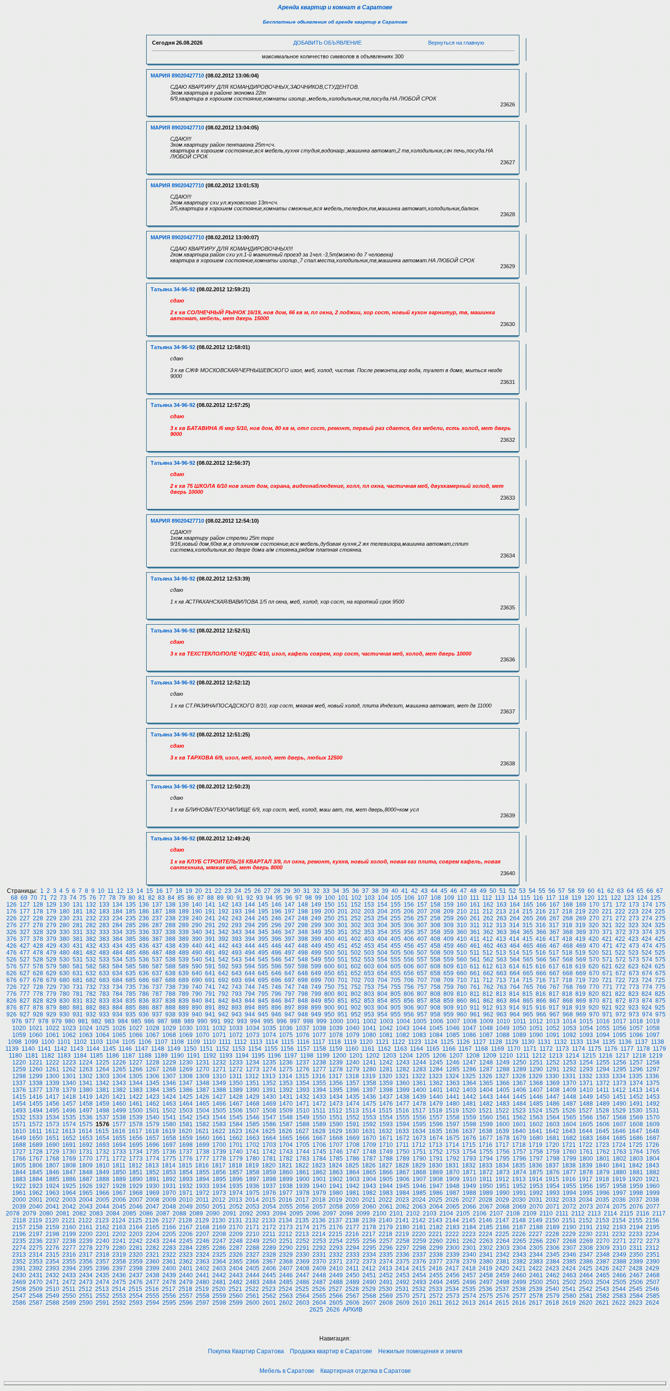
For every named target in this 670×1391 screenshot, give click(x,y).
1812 (135, 1165)
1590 (336, 1124)
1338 (36, 1083)
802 (356, 993)
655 (395, 973)
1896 (236, 1179)
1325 (469, 1076)
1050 (519, 1028)
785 (131, 993)
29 (286, 890)
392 (223, 939)
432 (91, 945)
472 (621, 945)
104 (383, 897)
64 (630, 890)
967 (554, 1014)
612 (488, 966)
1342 (102, 1083)
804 (382, 993)
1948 (453, 1186)
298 (303, 925)
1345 (152, 1083)
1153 (238, 1048)
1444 (503, 1096)
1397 (369, 1090)
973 (634, 1014)
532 (91, 959)
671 (607, 973)
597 (289, 966)
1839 (586, 1165)
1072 (236, 1035)
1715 (469, 1144)
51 (502, 890)
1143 (76, 1048)
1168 (481, 1048)
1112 (240, 1041)
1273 (252, 1069)
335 (131, 932)
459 (448, 945)
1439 (419, 1096)
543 (237, 959)
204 (382, 911)
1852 (152, 1172)
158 (435, 904)
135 (131, 904)
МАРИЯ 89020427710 (177, 75)
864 (515, 1000)
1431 (286, 1096)
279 (51, 925)
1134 (592, 1041)
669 (581, 973)
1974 (236, 1192)
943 (237, 1014)
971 (607, 1014)
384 (117, 939)
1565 (569, 1117)
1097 (653, 1035)
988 (176, 1021)
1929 (136, 1186)
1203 (389, 1055)
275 (660, 918)
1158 (319, 1048)
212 (488, 911)
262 (488, 918)
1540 (152, 1117)
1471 (302, 1103)
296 (276, 925)
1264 (102, 1069)
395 (263, 939)
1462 (152, 1103)
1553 (369, 1117)
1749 (386, 1151)
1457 (69, 1103)
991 (215, 1021)
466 (541, 945)
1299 (36, 1076)
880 (64, 1007)
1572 (36, 1124)
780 (64, 993)
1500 (136, 1110)
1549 (302, 1117)
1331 (569, 1076)
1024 (86, 1028)
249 (316, 918)
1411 (602, 1090)
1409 (569, 1090)
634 (117, 973)
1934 (219, 1186)
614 (514, 966)
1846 (52, 1172)
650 (329, 973)
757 (422, 987)
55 (542, 890)
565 (528, 959)
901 (342, 1007)
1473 (336, 1103)
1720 (552, 1144)
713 (501, 980)
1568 (619, 1117)
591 (210, 966)
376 (11, 939)
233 (104, 918)
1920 (636, 1179)
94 (269, 897)
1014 (569, 1021)
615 (527, 966)
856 (409, 1000)
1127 (479, 1041)
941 (210, 1014)
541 (210, 959)
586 (144, 966)
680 (64, 980)
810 (462, 993)
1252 (553, 1062)
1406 (519, 1090)
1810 (102, 1165)
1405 (503, 1090)
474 (647, 945)
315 (527, 925)
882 (91, 1007)
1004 (403, 1021)
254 (382, 918)
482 (91, 952)
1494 (36, 1110)
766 (541, 987)
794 (250, 993)
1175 (594, 1048)
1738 (202, 1151)
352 (356, 932)
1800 (586, 1158)
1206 (439, 1055)
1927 (102, 1186)
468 (568, 945)
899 (316, 1007)
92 (249, 897)
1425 (186, 1096)
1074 (269, 1035)
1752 (436, 1151)
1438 (403, 1096)
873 (634, 1000)
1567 (603, 1117)
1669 (353, 1138)
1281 (386, 1069)
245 (263, 918)
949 (316, 1014)
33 (326, 890)
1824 (335, 1165)
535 (131, 959)
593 (237, 966)
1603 (553, 1124)
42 (414, 890)
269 (581, 918)
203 (369, 911)
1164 (416, 1048)
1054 (586, 1028)
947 (289, 1014)
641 (210, 973)
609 (448, 966)
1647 (636, 1131)
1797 (536, 1158)
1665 (286, 1138)
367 (554, 932)
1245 (436, 1062)
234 (117, 918)
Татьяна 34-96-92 (173, 289)
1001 (353, 1021)
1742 (269, 1151)
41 (404, 890)
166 (541, 904)
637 (157, 973)
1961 (19, 1192)
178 (38, 911)
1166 (449, 1048)
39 (385, 890)
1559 (469, 1117)
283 (104, 925)
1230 (186, 1062)
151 (342, 904)
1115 (287, 1041)
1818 (235, 1165)
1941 (336, 1186)
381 (78, 939)
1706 (319, 1144)
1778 (219, 1158)
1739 (219, 1151)
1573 (52, 1124)
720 (594, 980)
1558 (453, 1117)
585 (131, 966)
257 (422, 918)
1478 (419, 1103)
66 (649, 890)
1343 (119, 1083)
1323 (435, 1076)
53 (522, 890)
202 (356, 911)
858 (435, 1000)
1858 (252, 1172)
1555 (403, 1117)
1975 (252, 1192)
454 (382, 945)
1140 (28, 1048)
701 (342, 980)
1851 (136, 1172)
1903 (353, 1179)
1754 (469, 1151)
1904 (369, 1179)
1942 (353, 1186)
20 (198, 890)
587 (157, 966)
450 (329, 945)
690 (197, 980)
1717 (502, 1144)
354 (382, 932)
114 (512, 897)
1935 (236, 1186)
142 (223, 904)
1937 (269, 1186)
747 (289, 987)
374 (647, 932)
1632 (385, 1131)
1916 (569, 1179)
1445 (519, 1096)
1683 (586, 1138)
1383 (136, 1090)
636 (144, 973)
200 (329, 911)
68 (14, 897)
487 (157, 952)
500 (329, 952)
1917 (586, 1179)
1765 (653, 1151)
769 (581, 987)
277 (25, 925)
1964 (69, 1192)
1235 (269, 1062)
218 (567, 911)
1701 (236, 1144)
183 (104, 911)
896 (276, 1007)
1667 (319, 1138)
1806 (36, 1165)
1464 (186, 1103)
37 (365, 890)
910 (462, 1007)
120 (589, 897)
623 (633, 966)
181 (78, 911)
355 (395, 932)
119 (576, 897)
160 (462, 904)
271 (607, 918)
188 (170, 911)
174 (647, 904)
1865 (369, 1172)
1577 (119, 1124)
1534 (52, 1117)
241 (210, 918)
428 (38, 945)
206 (409, 911)
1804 (653, 1158)
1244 (419, 1062)
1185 (96, 1055)
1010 (503, 1021)
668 (568, 973)
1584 (236, 1124)
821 (607, 993)
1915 (552, 1179)
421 (607, 939)
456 (409, 945)
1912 (502, 1179)
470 (594, 945)
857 (422, 1000)
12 (120, 890)
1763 (619, 1151)
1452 (636, 1096)
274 (647, 918)
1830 (435, 1165)
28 (277, 890)
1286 (469, 1069)
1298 (19, 1076)
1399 (403, 1090)
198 (303, 911)
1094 (603, 1035)
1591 (353, 1124)
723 (633, 980)
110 (462, 897)
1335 (636, 1076)
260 (462, 918)
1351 (252, 1083)
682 (91, 980)
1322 (419, 1076)
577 (25, 966)
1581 (186, 1124)
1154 (254, 1048)
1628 (319, 1131)
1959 (636, 1186)
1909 (453, 1179)
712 (488, 980)
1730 (69, 1151)
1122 (398, 1041)
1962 (36, 1192)
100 (330, 897)
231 (78, 918)
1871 (469, 1172)
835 (131, 1000)
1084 (436, 1035)
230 (64, 918)
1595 (419, 1124)
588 (170, 966)
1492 (653, 1103)
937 (157, 1014)
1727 (19, 1151)
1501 (152, 1110)
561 (475, 959)
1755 (486, 1151)
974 (647, 1014)
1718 (519, 1144)
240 (197, 918)
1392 (286, 1090)
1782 (286, 1158)
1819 (252, 1165)
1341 (86, 1083)
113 (500, 897)
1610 (19, 1131)
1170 (513, 1048)
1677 (486, 1138)
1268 (169, 1069)
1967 (119, 1192)
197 (289, 911)
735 (131, 987)
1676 (469, 1138)
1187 (128, 1055)
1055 (603, 1028)
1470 (286, 1103)
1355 (319, 1083)
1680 (536, 1138)
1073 (252, 1035)
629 (51, 973)
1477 (403, 1103)
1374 (636, 1083)
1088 (503, 1035)
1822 (302, 1165)
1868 (419, 1172)
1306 (152, 1076)
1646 (619, 1131)
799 (316, 993)
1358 (369, 1083)
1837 (552, 1165)
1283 (419, 1069)
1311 (235, 1076)
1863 (336, 1172)
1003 (386, 1021)
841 (210, 1000)
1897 (252, 1179)
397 (289, 939)
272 (621, 918)
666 (541, 973)
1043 (403, 1028)
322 (620, 925)
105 (396, 897)
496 (276, 952)
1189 (161, 1055)
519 (580, 952)
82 (151, 897)
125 (655, 897)
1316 (319, 1076)
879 (51, 1007)
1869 (436, 1172)
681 (78, 980)
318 (567, 925)
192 (223, 911)
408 (435, 939)
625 (660, 966)
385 (131, 939)
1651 (52, 1138)
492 (223, 952)
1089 (519, 1035)
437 (157, 945)
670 (594, 973)
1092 (569, 1035)
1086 (469, 1035)
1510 (302, 1110)
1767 (36, 1158)
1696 (152, 1144)
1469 (269, 1103)
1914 (535, 1179)
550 (329, 959)
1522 (502, 1110)
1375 (653, 1083)
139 (184, 904)
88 (210, 897)
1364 (469, 1083)
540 (197, 959)
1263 (86, 1069)
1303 (102, 1076)
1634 (419, 1131)
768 (568, 987)
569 (581, 959)
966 (541, 1014)
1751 (419, 1151)
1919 (619, 1179)
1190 (177, 1055)
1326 (485, 1076)
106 (409, 897)
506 (409, 952)
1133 (576, 1041)
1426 (202, 1096)
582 (91, 966)
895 (263, 1007)
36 (355, 890)
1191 (193, 1055)
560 (462, 959)
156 (409, 904)
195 (263, 911)
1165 (432, 1048)
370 (594, 932)
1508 (269, 1110)
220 (594, 911)
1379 (69, 1090)
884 (117, 1007)
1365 (486, 1083)
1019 (653, 1021)
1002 (370, 1021)
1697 (169, 1144)
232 (91, 918)
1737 (186, 1151)
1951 (503, 1186)
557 (422, 959)
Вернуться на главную (456, 43)
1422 (136, 1096)
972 (621, 1014)
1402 (453, 1090)
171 (607, 904)
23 (228, 890)
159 (448, 904)
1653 (86, 1138)
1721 (569, 1144)
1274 (269, 1069)
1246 (453, 1062)
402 (356, 939)
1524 (535, 1110)
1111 (225, 1041)
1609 (653, 1124)
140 (197, 904)
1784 (319, 1158)
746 (276, 987)
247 (289, 918)
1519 (452, 1110)
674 (647, 973)
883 (104, 1007)
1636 (452, 1131)
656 (409, 973)
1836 (535, 1165)
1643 (569, 1131)
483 (104, 952)
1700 (219, 1144)
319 (580, 925)
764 (515, 987)
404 (382, 939)
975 (660, 1014)
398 (303, 939)
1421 (119, 1096)
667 (554, 973)
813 (501, 993)
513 (501, 952)
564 (515, 959)
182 (91, 911)
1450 (603, 1096)
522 (620, 952)
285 (131, 925)
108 (436, 897)
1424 (169, 1096)
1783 (302, 1158)
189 (184, 911)
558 (435, 959)
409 (448, 939)
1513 (352, 1110)
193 (237, 911)
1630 (352, 1131)
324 (647, 925)
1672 (403, 1138)
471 (607, 945)
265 (528, 918)
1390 (252, 1090)
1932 (186, 1186)
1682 (569, 1138)
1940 (319, 1186)
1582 (202, 1124)
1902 (336, 1179)
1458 (86, 1103)
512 (488, 952)
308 (435, 925)
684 (117, 980)
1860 (286, 1172)
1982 (369, 1192)
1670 (369, 1138)
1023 (69, 1028)
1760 (569, 1151)
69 (24, 897)
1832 (469, 1165)
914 (514, 1007)
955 (395, 1014)
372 (621, 932)
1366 (503, 1083)
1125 (447, 1041)
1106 (145, 1041)
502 (356, 952)
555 (395, 959)
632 (91, 973)
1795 (503, 1158)
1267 (152, 1069)
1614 (85, 1131)
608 (435, 966)
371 (607, 932)
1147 (141, 1048)
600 (329, 966)
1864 (353, 1172)
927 (25, 1014)
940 (197, 1014)
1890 (136, 1179)
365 (528, 932)
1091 (553, 1035)
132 (91, 904)
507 (422, 952)
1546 (252, 1117)
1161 (368, 1048)
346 (276, 932)
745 (263, 987)
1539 (136, 1117)
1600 (503, 1124)
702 (356, 980)
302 (356, 925)
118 (563, 897)
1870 (453, 1172)
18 (179, 890)
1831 (452, 1165)
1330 (552, 1076)
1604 (569, 1124)
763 (501, 987)
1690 (52, 1144)
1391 (269, 1090)
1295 (619, 1069)
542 (223, 959)
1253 (569, 1062)
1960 (653, 1186)
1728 (36, 1151)
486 (144, 952)
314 (514, 925)
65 (640, 890)
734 (117, 987)
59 (581, 890)
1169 (497, 1048)
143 (237, 904)
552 (356, 959)
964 (515, 1014)
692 (223, 980)
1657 (152, 1138)
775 (660, 987)
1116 (303, 1041)
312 (488, 925)
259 (448, 918)
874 (647, 1000)
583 (104, 966)
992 (229, 1021)
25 (247, 890)
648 (303, 973)
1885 (52, 1179)
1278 (336, 1069)
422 (620, 939)
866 (541, 1000)
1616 (119, 1131)
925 (660, 1007)
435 (131, 945)
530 (64, 959)
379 (51, 939)
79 (122, 897)
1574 (69, 1124)
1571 (19, 1124)
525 (660, 952)
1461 (136, 1103)
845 (263, 1000)
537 (157, 959)
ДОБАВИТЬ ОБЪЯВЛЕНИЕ (327, 43)
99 (318, 897)
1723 (602, 1144)
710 (462, 980)
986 (149, 1021)
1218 (639, 1055)
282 (91, 925)
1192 (209, 1055)
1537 (102, 1117)
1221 (36, 1062)
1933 (202, 1186)
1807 (52, 1165)
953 (369, 1014)
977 (30, 1021)
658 (435, 973)
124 (642, 897)
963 (501, 1014)
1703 (269, 1144)
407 (422, 939)
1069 (186, 1035)
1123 (414, 1041)
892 (223, 1007)
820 (594, 993)
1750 (403, 1151)
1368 (536, 1083)
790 (197, 993)
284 (117, 925)
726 (11, 987)
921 (607, 1007)
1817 (219, 1165)
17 (169, 890)
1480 (453, 1103)
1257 (636, 1062)
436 (144, 945)
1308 (186, 1076)
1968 (136, 1192)
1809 (86, 1165)
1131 (544, 1041)
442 (223, 945)
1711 (402, 1144)
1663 (252, 1138)
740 (197, 987)
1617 (135, 1131)
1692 (86, 1144)
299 (316, 925)
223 (633, 911)
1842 (636, 1165)
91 (239, 897)
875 (660, 1000)
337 (157, 932)
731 (78, 987)
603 (369, 966)
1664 (269, 1138)
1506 (236, 1110)
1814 (169, 1165)
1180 (15, 1055)
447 (289, 945)
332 (91, 932)
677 (25, 980)
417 (554, 939)
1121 (382, 1041)
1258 (653, 1062)
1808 (69, 1165)
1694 (119, 1144)
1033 (236, 1028)
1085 (453, 1035)
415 (527, 939)
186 (144, 911)
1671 (386, 1138)
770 (594, 987)
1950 (486, 1186)
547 (289, 959)
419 (580, 939)
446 (276, 945)
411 (475, 939)
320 (594, 925)
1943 (369, 1186)
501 (342, 952)
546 (276, 959)
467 (554, 945)
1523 (519, 1110)
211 (475, 911)
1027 (136, 1028)
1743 (286, 1151)
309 (448, 925)
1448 (569, 1096)
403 (369, 939)
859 (448, 1000)
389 (184, 939)
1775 (169, 1158)
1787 (369, 1158)
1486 (553, 1103)
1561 (503, 1117)
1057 (636, 1028)
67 (659, 890)
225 (660, 911)
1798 (553, 1158)
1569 (636, 1117)
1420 (102, 1096)
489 (184, 952)
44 (434, 890)
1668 (336, 1138)
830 (64, 1000)
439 (184, 945)
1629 (335, 1131)
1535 (69, 1117)
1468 (252, 1103)
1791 (436, 1158)
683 (104, 980)
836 (144, 1000)
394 (250, 939)
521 (607, 952)
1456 (52, 1103)
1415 (19, 1096)
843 (237, 1000)
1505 (219, 1110)
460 (462, 945)
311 (475, 925)
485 (131, 952)
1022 (52, 1028)
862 (488, 1000)
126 (11, 904)
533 (104, 959)
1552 (353, 1117)
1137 (641, 1041)
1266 (136, 1069)
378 (38, 939)
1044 (419, 1028)
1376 (19, 1090)
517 (554, 952)
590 (197, 966)
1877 (569, 1172)
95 (279, 897)
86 (190, 897)
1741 (252, 1151)
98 (308, 897)
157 (422, 904)
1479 (436, 1103)
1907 (419, 1179)
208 (435, 911)
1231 (202, 1062)
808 (435, 993)
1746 (336, 1151)
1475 (369, 1103)
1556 (419, 1117)
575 (660, 959)
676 (11, 980)
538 (170, 959)
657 (422, 973)
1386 (186, 1090)
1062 (69, 1035)
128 (38, 904)
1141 (44, 1048)
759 (448, 987)
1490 (619, 1103)
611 (475, 966)
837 (157, 1000)
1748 (369, 1151)
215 (527, 911)
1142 (60, 1048)
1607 (619, 1124)
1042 (386, 1028)
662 (488, 973)
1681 (553, 1138)
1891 (152, 1179)
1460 (119, 1103)
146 (276, 904)
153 (369, 904)
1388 (219, 1090)
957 (422, 1014)
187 (157, 911)
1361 (419, 1083)
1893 (186, 1179)
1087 (486, 1035)
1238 (319, 1062)
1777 (202, 1158)
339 (184, 932)
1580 (169, 1124)
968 (568, 1014)
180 (64, 911)
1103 (96, 1041)
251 (342, 918)
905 (395, 1007)
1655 (119, 1138)
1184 (80, 1055)
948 (303, 1014)
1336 (652, 1076)
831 (78, 1000)
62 (610, 890)
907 (422, 1007)
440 (197, 945)
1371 (586, 1083)
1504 (202, 1110)
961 (475, 1014)
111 (474, 897)
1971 (186, 1192)
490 (197, 952)
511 (475, 952)
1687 (653, 1138)
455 (395, 945)
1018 (636, 1021)
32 (316, 890)
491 (210, 952)
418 (567, 939)
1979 (319, 1192)
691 (210, 980)
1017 (619, 1021)
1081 (386, 1035)
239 (184, 918)
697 (289, 980)
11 (110, 890)
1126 (463, 1041)
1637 (469, 1131)
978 (43, 1021)
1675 (453, 1138)
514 (514, 952)
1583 (219, 1124)
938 (170, 1014)
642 (223, 973)
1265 (119, 1069)
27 (267, 890)
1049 (503, 1028)
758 (435, 987)
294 (250, 925)
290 (197, 925)
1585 (252, 1124)
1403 (469, 1090)
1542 (186, 1117)
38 (375, 890)
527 (25, 959)
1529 (619, 1110)
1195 (258, 1055)
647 (289, 973)
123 (629, 897)
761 (475, 987)
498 (303, 952)
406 (409, 939)
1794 (486, 1158)
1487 (569, 1103)
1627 (302, 1131)
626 (11, 973)
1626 (285, 1131)
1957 (603, 1186)
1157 (303, 1048)
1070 (202, 1035)
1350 (236, 1083)
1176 (611, 1048)
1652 (69, 1138)
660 (462, 973)
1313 (269, 1076)
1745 (319, 1151)
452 (356, 945)
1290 (536, 1069)
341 (210, 932)
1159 (335, 1048)
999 (321, 1021)
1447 (553, 1096)
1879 (603, 1172)
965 (528, 1014)
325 (660, 925)
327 (25, 932)
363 (501, 932)
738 (170, 987)
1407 (536, 1090)
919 (580, 1007)
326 (11, 932)
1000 (336, 1021)
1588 (302, 1124)
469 (581, 945)
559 (448, 959)
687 (157, 980)
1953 (536, 1186)
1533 (36, 1117)
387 (157, 939)
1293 (586, 1069)
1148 (157, 1048)
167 (554, 904)
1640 (519, 1131)
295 (263, 925)
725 (660, 980)
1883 (19, 1179)
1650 (36, 1138)
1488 (586, 1103)
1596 (436, 1124)
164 (515, 904)
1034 (252, 1028)
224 (647, 911)
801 (342, 993)
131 (78, 904)
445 (263, 945)
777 (25, 993)
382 (91, 939)
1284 (436, 1069)
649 (316, 973)
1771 (102, 1158)
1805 (19, 1165)
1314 (285, 1076)
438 (170, 945)
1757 (519, 1151)
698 (303, 980)
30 (296, 890)
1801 (603, 1158)
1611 (35, 1131)
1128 (495, 1041)
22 (218, 890)
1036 (286, 1028)
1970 (169, 1192)
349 (316, 932)
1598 (469, 1124)
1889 (119, 1179)
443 (237, 945)
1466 (219, 1103)
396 (276, 939)
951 (342, 1014)
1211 (522, 1055)
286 (144, 925)
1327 (502, 1076)
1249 (503, 1062)
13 (130, 890)
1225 (102, 1062)
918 (567, 1007)
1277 (319, 1069)
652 (356, 973)
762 (488, 987)
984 (123, 1021)
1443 (486, 1096)
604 (382, 966)
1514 (369, 1110)
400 (329, 939)
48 (473, 890)
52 (512, 890)
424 (647, 939)
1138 (657, 1041)
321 (607, 925)
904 (382, 1007)
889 (184, 1007)
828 (38, 1000)
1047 (469, 1028)
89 (220, 897)
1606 (603, 1124)
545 (263, 959)
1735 (152, 1151)
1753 (453, 1151)
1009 (486, 1021)
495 (263, 952)
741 (210, 987)
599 (316, 966)
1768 (52, 1158)
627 (25, 973)
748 (303, 987)
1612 (52, 1131)
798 (303, 993)
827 (25, 1000)
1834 (502, 1165)
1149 (173, 1048)
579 (51, 966)
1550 (319, 1117)
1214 (572, 1055)
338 (170, 932)
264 (515, 918)
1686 (636, 1138)
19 (188, 890)
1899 (286, 1179)
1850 (119, 1172)
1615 (102, 1131)
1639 (502, 1131)
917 (554, 1007)
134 (117, 904)
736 (144, 987)
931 (78, 1014)
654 (382, 973)
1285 (453, 1069)
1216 (606, 1055)
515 (527, 952)
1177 (627, 1048)
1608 (636, 1124)
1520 (469, 1110)
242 (223, 918)
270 (594, 918)
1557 (436, 1117)
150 (329, 904)
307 (422, 925)
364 (515, 932)
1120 (366, 1041)
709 (448, 980)
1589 (319, 1124)
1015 (586, 1021)
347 (289, 932)
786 (144, 993)
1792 (453, 1158)
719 (580, 980)
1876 (553, 1172)
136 (144, 904)
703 (369, 980)
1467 (236, 1103)
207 (422, 911)
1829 (419, 1165)
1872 (486, 1172)
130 (64, 904)
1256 (619, 1062)
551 (342, 959)
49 (483, 890)
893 (237, 1007)
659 (448, 973)
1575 (86, 1124)
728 (38, 987)
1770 (86, 1158)
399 (316, 939)
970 (594, 1014)
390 (197, 939)
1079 (353, 1035)
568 (568, 959)
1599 (486, 1124)
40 (394, 890)
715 (527, 980)
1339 (52, 1083)
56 (551, 890)
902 (356, 1007)
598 (303, 966)
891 (210, 1007)
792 (223, 993)
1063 (86, 1035)
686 (144, 980)
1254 (586, 1062)
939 (184, 1014)
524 (647, 952)
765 (528, 987)
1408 (553, 1090)
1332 (586, 1076)
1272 (236, 1069)
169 (581, 904)
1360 (403, 1083)
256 (409, 918)
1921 (652, 1179)
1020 (19, 1028)
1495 (52, 1110)
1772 (119, 1158)
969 (581, 1014)
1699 (202, 1144)
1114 (271, 1041)
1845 (36, 1172)
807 (422, 993)
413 (501, 939)
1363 (453, 1083)
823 (633, 993)
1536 (86, 1117)
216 (541, 911)
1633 (402, 1131)
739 (184, 987)
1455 (36, 1103)
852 (356, 1000)
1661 (219, 1138)
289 (184, 925)
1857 (236, 1172)
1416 (36, 1096)
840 (197, 1000)
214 (514, 911)
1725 (636, 1144)
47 (463, 890)
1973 (219, 1192)
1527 (586, 1110)
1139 (12, 1048)
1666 (302, 1138)
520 (594, 952)
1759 (553, 1151)
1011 (519, 1021)
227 (25, 918)
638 (170, 973)
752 (356, 987)
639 (184, 973)
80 (132, 897)
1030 (186, 1028)
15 (149, 890)
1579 (152, 1124)
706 (409, 980)
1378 (52, 1090)
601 (342, 966)
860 (462, 1000)
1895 (219, 1179)
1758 (536, 1151)
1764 (636, 1151)
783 (104, 993)
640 (197, 973)
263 (501, 918)
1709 (369, 1144)
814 (514, 993)
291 (210, 925)
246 (276, 918)
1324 (452, 1076)
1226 (119, 1062)
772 (621, 987)
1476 (386, 1103)
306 (409, 925)
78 (112, 897)
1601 (519, 1124)
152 (356, 904)
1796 (519, 1158)
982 (96, 1021)
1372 (603, 1083)
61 (600, 890)
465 (528, 945)
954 (382, 1014)
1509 (286, 1110)
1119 (350, 1041)
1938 (286, 1186)
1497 (86, 1110)
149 (316, 904)
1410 (586, 1090)
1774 (152, 1158)
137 (157, 904)
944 (250, 1014)
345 (263, 932)
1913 (519, 1179)
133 (104, 904)
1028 (152, 1028)
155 (395, 904)
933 (104, 1014)
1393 (302, 1090)
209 (448, 911)
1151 (206, 1048)
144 (250, 904)
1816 (202, 1165)
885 (131, 1007)
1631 (369, 1131)
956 (409, 1014)
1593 (386, 1124)
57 (561, 890)
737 (157, 987)
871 (607, 1000)
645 (263, 973)
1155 (271, 1048)
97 (298, 897)
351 (342, 932)
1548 (286, 1117)
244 (250, 918)
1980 (336, 1192)
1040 (353, 1028)
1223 (69, 1062)
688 (170, 980)
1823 (319, 1165)
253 (369, 918)
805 (395, 993)
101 (343, 897)
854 (382, 1000)
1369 (553, 1083)
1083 (419, 1035)
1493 (19, 1110)
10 (101, 890)
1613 (69, 1131)
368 (568, 932)
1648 (652, 1131)
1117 (318, 1041)
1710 (386, 1144)
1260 (36, 1069)
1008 (470, 1021)
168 (568, 904)
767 (554, 987)
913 (501, 1007)
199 (316, 911)
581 (78, 966)
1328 (519, 1076)
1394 (319, 1090)
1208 (473, 1055)
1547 (269, 1117)
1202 (373, 1055)
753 (369, 987)
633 (104, 973)
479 (51, 952)
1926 (86, 1186)
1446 (536, 1096)
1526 (569, 1110)
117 (551, 897)
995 (268, 1021)
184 (117, 911)
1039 (336, 1028)
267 (554, 918)
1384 (152, 1090)
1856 (219, 1172)
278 (38, 925)
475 (660, 945)
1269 (186, 1069)
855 (395, 1000)
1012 (536, 1021)
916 (541, 1007)
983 (109, 1021)
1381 (102, 1090)
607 (422, 966)
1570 (653, 1117)
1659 (186, 1138)
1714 (452, 1144)
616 (541, 966)
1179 (659, 1048)
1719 (535, 1144)
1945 (403, 1186)
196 (276, 911)
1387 (202, 1090)
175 (660, 904)
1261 (52, 1069)
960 (462, 1014)
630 (64, 973)
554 (382, 959)
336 (144, 932)
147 (289, 904)
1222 (52, 1062)
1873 (503, 1172)
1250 (519, 1062)
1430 (269, 1096)
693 (237, 980)
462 (488, 945)
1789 (403, 1158)
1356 (336, 1083)
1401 (436, 1090)
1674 (436, 1138)
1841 (619, 1165)
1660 (202, 1138)
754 (382, 987)
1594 (403, 1124)
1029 (169, 1028)
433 (104, 945)
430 (64, 945)
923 (633, 1007)
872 (621, 1000)
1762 (603, 1151)
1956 (586, 1186)
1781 (269, 1158)
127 (25, 904)
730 (64, 987)
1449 (586, 1096)
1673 (419, 1138)
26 (257, 890)
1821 (285, 1165)
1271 (219, 1069)
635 (131, 973)
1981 (353, 1192)
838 (170, 1000)
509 (448, 952)
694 (250, 980)
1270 (202, 1069)
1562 (519, 1117)
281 (78, 925)
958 (435, 1014)
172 (621, 904)
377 (25, 939)
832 (91, 1000)
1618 (152, 1131)
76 (92, 897)
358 (435, 932)
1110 (209, 1041)
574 (647, 959)
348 (303, 932)
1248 (486, 1062)
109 (449, 897)
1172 (546, 1048)
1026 (119, 1028)
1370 (569, 1083)
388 (170, 939)
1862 (319, 1172)
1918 (602, 1179)
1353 (286, 1083)
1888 (102, 1179)
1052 (553, 1028)
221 (607, 911)
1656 (136, 1138)
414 (514, 939)
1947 (436, 1186)
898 (303, 1007)
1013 (553, 1021)
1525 (552, 1110)
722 (620, 980)
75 (82, 897)
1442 (469, 1096)
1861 (302, 1172)
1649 (19, 1138)
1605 (586, 1124)
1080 (369, 1035)
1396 (353, 1090)
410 (462, 939)
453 (369, 945)
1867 (403, 1172)
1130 (528, 1041)
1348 (202, 1083)
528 (38, 959)
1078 (336, 1035)
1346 (169, 1083)
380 (64, 939)
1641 (535, 1131)
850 (329, 1000)
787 (157, 993)
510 (462, 952)
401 (342, 939)
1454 (19, 1103)
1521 (485, 1110)
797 (289, 993)
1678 (503, 1138)
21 (208, 890)
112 (487, 897)
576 (11, 966)
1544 (219, 1117)
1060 (36, 1035)
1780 (252, 1158)
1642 (552, 1131)
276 (11, 925)
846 (276, 1000)
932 (91, 1014)
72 (53, 897)
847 (289, 1000)
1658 (169, 1138)
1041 (369, 1028)
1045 (436, 1028)
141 (210, 904)
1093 (586, 1035)
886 (144, 1007)
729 (51, 987)
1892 (169, 1179)
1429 (252, 1096)
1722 (586, 1144)
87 (200, 897)
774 (647, 987)
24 (237, 890)
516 (541, 952)
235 (131, 918)
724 (647, 980)
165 (528, 904)
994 (255, 1021)
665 (528, 973)
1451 (619, 1096)
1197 (290, 1055)
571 (607, 959)
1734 (136, 1151)
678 (38, 980)
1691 (69, 1144)
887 (157, 1007)
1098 (15, 1041)
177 (25, 911)
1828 (402, 1165)
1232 (219, 1062)
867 (554, 1000)
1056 (619, 1028)
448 (303, 945)
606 (409, 966)
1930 (152, 1186)
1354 (302, 1083)
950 (329, 1014)
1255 (603, 1062)
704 (382, 980)
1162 (384, 1048)
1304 (119, 1076)
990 (202, 1021)
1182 (47, 1055)
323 (633, 925)
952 (356, 1014)
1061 (52, 1035)
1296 (636, 1069)
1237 (302, 1062)
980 (70, 1021)
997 (295, 1021)
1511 (319, 1110)
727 (25, 987)
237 (157, 918)
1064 (102, 1035)
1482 (486, 1103)
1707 (336, 1144)
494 (250, 952)
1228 (152, 1062)
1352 (269, 1083)
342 (223, 932)
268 (568, 918)
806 (409, 993)
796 (276, 993)
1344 (136, 1083)
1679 (519, 1138)
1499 (119, 1110)
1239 (336, 1062)
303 (369, 925)
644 (250, 973)
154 (382, 904)
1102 (80, 1041)
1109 (193, 1041)
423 (633, 939)
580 (64, 966)
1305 (136, 1076)
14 (139, 890)
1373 (619, 1083)
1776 (186, 1158)
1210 (506, 1055)
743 (237, 987)
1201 (356, 1055)
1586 (269, 1124)
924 (647, 1007)
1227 (136, 1062)
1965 (86, 1192)
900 (329, 1007)
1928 (119, 1186)
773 (634, 987)
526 (11, 959)
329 (51, 932)
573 (634, 959)
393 (237, 939)
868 (568, 1000)
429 (51, 945)
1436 (369, 1096)
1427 (219, 1096)
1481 (469, 1103)
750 (329, 987)
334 (117, 932)
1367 (519, 1083)
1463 (169, 1103)
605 (395, 966)
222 (620, 911)
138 (170, 904)
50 (493, 890)
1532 (19, 1117)
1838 (569, 1165)
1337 (19, 1083)
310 (462, 925)
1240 (353, 1062)
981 (83, 1021)
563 (501, 959)
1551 (336, 1117)
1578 (136, 1124)
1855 (202, 1172)
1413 (636, 1090)
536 (144, 959)
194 (250, 911)
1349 (219, 1083)
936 (144, 1014)
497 (289, 952)
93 (259, 897)
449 (316, 945)
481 (78, 952)
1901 (319, 1179)
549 (316, 959)
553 (369, 959)
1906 (403, 1179)
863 (501, 1000)
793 (237, 993)
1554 (386, 1117)
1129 (511, 1041)
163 (501, 904)
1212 (539, 1055)
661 (475, 973)
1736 (169, 1151)
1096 (636, 1035)
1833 (485, 1165)
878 (38, 1007)
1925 (69, 1186)
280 (64, 925)
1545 (236, 1117)
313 (501, 925)
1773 (136, 1158)
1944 (386, 1186)
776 (11, 993)
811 (475, 993)
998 (308, 1021)
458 (435, 945)
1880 (619, 1172)
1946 (419, 1186)
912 (488, 1007)
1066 (136, 1035)
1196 (274, 1055)
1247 (469, 1062)
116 (538, 897)
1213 (556, 1055)
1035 (269, 1028)
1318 (352, 1076)
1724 (619, 1144)
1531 (652, 1110)
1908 (436, 1179)
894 (250, 1007)
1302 (86, 1076)
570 (594, 959)
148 (303, 904)
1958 (619, 1186)
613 (501, 966)
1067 (152, 1035)
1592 (369, 1124)
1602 (536, 1124)
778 (38, 993)
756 (409, 987)
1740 (236, 1151)
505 (395, 952)
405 (395, 939)
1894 (202, 1179)
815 (527, 993)
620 (594, 966)
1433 (319, 1096)
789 (184, 993)
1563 (536, 1117)
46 (453, 890)
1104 (112, 1041)
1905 (386, 1179)
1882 (653, 1172)
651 (342, 973)
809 (448, 993)
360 (462, 932)
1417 (52, 1096)
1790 (419, 1158)
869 (581, 1000)
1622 (219, 1131)
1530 (636, 1110)
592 (223, 966)
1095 (619, 1035)
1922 (19, 1186)
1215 (589, 1055)
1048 (486, 1028)
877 (25, 1007)
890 (197, 1007)
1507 (252, 1110)
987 (162, 1021)
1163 (400, 1048)
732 (91, 987)
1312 (252, 1076)
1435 (353, 1096)
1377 (36, 1090)
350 (329, 932)
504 (382, 952)
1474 (353, 1103)
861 (475, 1000)
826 (11, 1000)
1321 (402, 1076)
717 (554, 980)
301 (342, 925)
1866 (386, 1172)
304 (382, 925)
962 (488, 1014)
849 (316, 1000)
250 (329, 918)
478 (38, 952)
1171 (530, 1048)
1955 (569, 1186)
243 (237, 918)
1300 (52, 1076)
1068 (169, 1035)
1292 (569, 1069)
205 (395, 911)
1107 (161, 1041)
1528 (602, 1110)
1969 (152, 1192)
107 (422, 897)
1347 (186, 1083)
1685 (619, 1138)
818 (567, 993)
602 (356, 966)
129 (51, 904)
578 (38, 966)
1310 (219, 1076)
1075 (286, 1035)
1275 (286, 1069)
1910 (469, 1179)
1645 (602, 1131)
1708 (353, 1144)
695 (263, 980)
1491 (636, 1103)
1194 (242, 1055)
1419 (86, 1096)
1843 (652, 1165)
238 (170, 918)
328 (38, 932)
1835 (519, 1165)
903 (369, 1007)
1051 (536, 1028)
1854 (186, 1172)
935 (131, 1014)
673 (634, 973)
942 (223, 1014)
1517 (419, 1110)
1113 (256, 1041)
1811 (119, 1165)
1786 (353, 1158)
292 (223, 925)
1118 (334, 1041)
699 (316, 980)
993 (242, 1021)
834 (117, 1000)
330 (64, 932)
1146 (125, 1048)
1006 (436, 1021)
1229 (169, 1062)
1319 (369, 1076)
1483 (503, 1103)
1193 (225, 1055)
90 (230, 897)
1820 (269, 1165)
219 (580, 911)
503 (369, 952)
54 (532, 890)
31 (306, 890)
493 (237, 952)
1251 (536, 1062)
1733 (119, 1151)
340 (197, 932)
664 (515, 973)
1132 (560, 1041)
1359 (386, 1083)
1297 (653, 1069)
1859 (269, 1172)
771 (607, 987)
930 (64, 1014)
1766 (19, 1158)
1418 (69, 1096)
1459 (102, 1103)
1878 (586, 1172)
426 (11, 945)
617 (554, 966)
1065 (119, 1035)
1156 (287, 1048)
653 (369, 973)
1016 (603, 1021)
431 (78, 945)
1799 (569, 1158)
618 (567, 966)
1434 (336, 1096)
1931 (169, 1186)
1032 (219, 1028)
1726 (652, 1144)
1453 (653, 1096)
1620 (185, 1131)
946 (276, 1014)
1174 (578, 1048)
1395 (336, 1090)
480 (64, 952)
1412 (619, 1090)
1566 (586, 1117)
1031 (202, 1028)
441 (210, 945)
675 (660, 973)
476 (11, 952)
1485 (536, 1103)
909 (448, 1007)
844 (250, 1000)
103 (369, 897)
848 (303, 1000)
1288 (503, 1069)
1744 (302, 1151)
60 (591, 890)
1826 (369, 1165)
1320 (385, 1076)
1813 (152, 1165)
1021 (36, 1028)
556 (409, 959)
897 (289, 1007)
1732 (102, 1151)
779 (51, 993)
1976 (269, 1192)
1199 (323, 1055)
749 (316, 987)
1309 (202, 1076)
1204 (406, 1055)
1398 (386, 1090)
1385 (169, 1090)
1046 (453, 1028)
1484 (519, 1103)
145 (263, 904)
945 (263, 1014)
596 (276, 966)
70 (33, 897)
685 (131, 980)
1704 (286, 1144)
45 (443, 890)
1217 (622, 1055)
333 (104, 932)
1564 (553, 1117)
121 (602, 897)
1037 (302, 1028)
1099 (31, 1041)
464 (515, 945)
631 (78, 973)
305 (395, 925)
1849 (102, 1172)
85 (181, 897)
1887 (86, 1179)
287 (157, 925)
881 (78, 1007)
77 (102, 897)
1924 (52, 1186)
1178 (643, 1048)
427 (25, 945)
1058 (653, 1028)
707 (422, 980)
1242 (386, 1062)
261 (475, 918)
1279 (353, 1069)
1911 (485, 1179)
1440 (436, 1096)
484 (117, 952)
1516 (402, 1110)
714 (514, 980)
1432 (302, 1096)
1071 (219, 1035)
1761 (586, 1151)
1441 (453, 1096)
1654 (102, 1138)
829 (51, 1000)
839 (184, 1000)
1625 (269, 1131)
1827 (385, 1165)
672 (621, 973)
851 (342, 1000)
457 (422, 945)
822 (620, 993)
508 (435, 952)
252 (356, 918)
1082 (403, 1035)
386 (144, 939)
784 (117, 993)
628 (38, 973)
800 (329, 993)
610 (462, 966)
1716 (485, 1144)
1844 (19, 1172)
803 (369, 993)
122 (616, 897)
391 (210, 939)
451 (342, 945)
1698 (186, 1144)
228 (38, 918)
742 (223, 987)
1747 (353, 1151)
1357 (353, 1083)
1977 (286, 1192)
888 (170, 1007)
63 (620, 890)
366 (541, 932)
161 (475, 904)
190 (197, 911)
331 (78, 932)
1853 (169, 1172)
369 (581, 932)
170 (594, 904)
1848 (86, 1172)
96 (288, 897)
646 (276, 973)
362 (488, 932)
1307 (169, 1076)
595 (263, 966)
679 (51, 980)
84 (171, 897)
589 (184, 966)
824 (647, 993)
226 (11, 918)
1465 (202, 1103)
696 (276, 980)
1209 (489, 1055)
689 (184, 980)
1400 (419, 1090)
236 (144, 918)
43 (424, 890)
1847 (69, 1172)
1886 (69, 1179)
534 (117, 959)
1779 (236, 1158)
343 (237, 932)
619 (580, 966)
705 (395, 980)
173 (634, 904)
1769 (69, 1158)
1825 (352, 1165)
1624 (252, 1131)
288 (170, 925)
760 (462, 987)
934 (117, 1014)
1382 (119, 1090)
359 (448, 932)
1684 (603, 1138)
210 (462, 911)
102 (356, 897)
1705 (302, 1144)
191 (210, 911)
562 (488, 959)
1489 (603, 1103)
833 (104, 1000)
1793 (469, 1158)
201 (342, 911)
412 (488, 939)
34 (336, 890)
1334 (619, 1076)
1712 (419, 1144)
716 (541, 980)
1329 (535, 1076)
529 (51, 959)
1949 (469, 1186)
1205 (423, 1055)
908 (435, 1007)
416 (541, 939)
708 (435, 980)
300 (329, 925)
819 (580, 993)
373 (634, 932)
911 (475, 1007)
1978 (302, 1192)
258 (435, 918)
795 (263, 993)
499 (316, 952)
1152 (222, 1048)
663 (501, 973)
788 (170, 993)
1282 (403, 1069)
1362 (436, 1083)
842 (223, 1000)
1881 (636, 1172)
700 (329, 980)
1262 (69, 1069)
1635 (435, 1131)
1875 (536, 1172)
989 (189, 1021)
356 (409, 932)
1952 (519, 1186)
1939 (302, 1186)
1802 (619, 1158)
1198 (306, 1055)
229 (51, 918)
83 (161, 897)
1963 (52, 1192)
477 (25, 952)
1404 (486, 1090)
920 (594, 1007)
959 (448, 1014)
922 (620, 1007)
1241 (369, 1062)
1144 (93, 1048)
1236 (286, 1062)
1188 (145, 1055)
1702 (252, 1144)
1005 (420, 1021)
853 (369, 1000)
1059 (19, 1035)
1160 (352, 1048)
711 (475, 980)
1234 (252, 1062)
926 (11, 1014)
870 (594, 1000)
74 (73, 897)
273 (634, 918)
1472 (319, 1103)
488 (170, 952)
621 (607, 966)
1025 (102, 1028)
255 (395, 918)
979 (57, 1021)
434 (117, 945)
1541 (169, 1117)
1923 (36, 1186)
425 (660, 939)
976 (17, 1021)
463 (501, 945)
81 (141, 897)
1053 (569, 1028)
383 (104, 939)
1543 (202, 1117)
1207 (456, 1055)
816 (541, 993)
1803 (636, 1158)
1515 (385, 1110)
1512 (335, 1110)
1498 (102, 1110)
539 (184, 959)
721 (607, 980)
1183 (64, 1055)
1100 (47, 1041)
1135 (609, 1041)
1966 (102, 1192)
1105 (128, 1041)
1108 (177, 1041)
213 (501, 911)
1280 (369, 1069)
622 (620, 966)
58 (571, 890)
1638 (485, 1131)
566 (541, 959)
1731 (86, 1151)
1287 (486, 1069)
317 (554, 925)
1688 (19, 1144)
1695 (136, 1144)
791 (210, 993)
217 (554, 911)
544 (250, 959)
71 (43, 897)
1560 (486, 1117)
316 (541, 925)
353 (369, 932)
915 (527, 1007)
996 (282, 1021)
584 (117, 966)
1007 (453, 1021)
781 (78, 993)
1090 (536, 1035)
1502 (169, 1110)
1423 (152, 1096)
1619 (169, 1131)
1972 (202, 1192)
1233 (236, 1062)
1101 (64, 1041)
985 (136, 1021)
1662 (236, 1138)
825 (660, 993)
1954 (553, 1186)
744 (250, 987)
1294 (603, 1069)
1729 (52, 1151)
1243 (403, 1062)
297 (289, 925)
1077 (319, 1035)
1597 (453, 1124)
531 (78, 959)
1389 (236, 1090)
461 (475, 945)
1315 (302, 1076)
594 (250, 966)
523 (633, 952)
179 (51, 911)
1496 (69, 1110)
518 (567, 952)
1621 (202, 1131)
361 (475, 932)
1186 (112, 1055)
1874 (519, 1172)
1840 (602, 1165)
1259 (19, 1069)
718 (567, 980)
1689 (36, 1144)
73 (63, 897)
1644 (586, 1131)
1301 (69, 1076)
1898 (269, 1179)
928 (38, 1014)
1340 (69, 1083)
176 (11, 911)
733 (104, 987)
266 (541, 918)
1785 (336, 1158)
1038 (319, 1028)
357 (422, 932)
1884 (36, 1179)
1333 (602, 1076)
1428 (236, 1096)
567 (554, 959)
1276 (302, 1069)
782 (91, 993)
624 (647, 966)
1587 (286, 1124)
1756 (503, 1151)
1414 (652, 1090)
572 (621, 959)
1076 (302, 1035)
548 (303, 959)
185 (131, 911)
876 (11, 1007)
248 (303, 918)
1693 (102, 1144)
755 (395, 987)
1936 (252, 1186)
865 (528, 1000)
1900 (302, 1179)
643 (237, 973)
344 (250, 932)
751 (342, 987)
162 (488, 904)
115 (525, 897)
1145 (109, 1048)
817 (554, 993)
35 (345, 890)
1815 (185, 1165)
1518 (435, 1110)
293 (237, 925)
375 (660, 932)
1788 (386, 1158)
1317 (335, 1076)
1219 (656, 1055)
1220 (19, 1062)
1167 (465, 1048)
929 (51, 1014)
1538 (119, 1117)
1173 (562, 1048)
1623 (235, 1131)
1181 (31, 1055)
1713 (435, 1144)
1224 (86, 1062)
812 (488, 993)
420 (594, 939)
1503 (186, 1110)
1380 (86, 1090)
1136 (625, 1041)
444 (250, 945)
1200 (339, 1055)
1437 (386, 1096)
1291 (553, 1069)
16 (159, 890)
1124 (431, 1041)
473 (634, 945)
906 (409, 1007)
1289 (519, 1069)
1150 (190, 1048)
